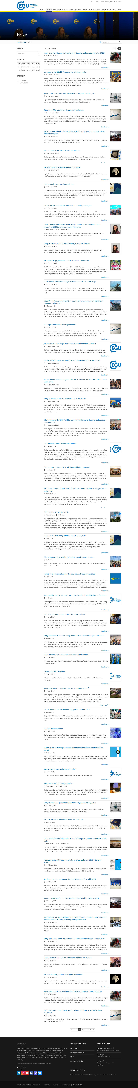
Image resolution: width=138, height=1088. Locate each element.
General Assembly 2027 (105, 1048)
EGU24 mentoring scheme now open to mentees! (63, 974)
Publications (67, 9)
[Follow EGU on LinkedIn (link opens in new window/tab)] (18, 1073)
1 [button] (74, 1030)
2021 (19, 67)
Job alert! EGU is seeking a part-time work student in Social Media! (70, 343)
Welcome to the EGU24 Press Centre (58, 783)
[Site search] (119, 42)
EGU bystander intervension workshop (59, 184)
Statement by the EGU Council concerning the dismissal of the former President (75, 595)
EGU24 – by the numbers (53, 728)
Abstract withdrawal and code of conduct (60, 769)
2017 (37, 67)
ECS (108, 9)
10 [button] (114, 48)
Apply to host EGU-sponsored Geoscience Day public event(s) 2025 (70, 93)
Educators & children (77, 1061)
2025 (23, 64)
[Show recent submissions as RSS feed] (100, 42)
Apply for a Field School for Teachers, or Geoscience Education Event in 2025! (74, 53)
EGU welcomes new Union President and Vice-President (66, 654)
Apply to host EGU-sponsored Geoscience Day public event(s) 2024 (70, 803)
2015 (23, 70)
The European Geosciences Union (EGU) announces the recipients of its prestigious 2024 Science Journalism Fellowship (72, 225)
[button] (39, 53)
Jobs (113, 9)
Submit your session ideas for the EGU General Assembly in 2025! (69, 574)
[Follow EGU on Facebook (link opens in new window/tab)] (31, 1073)
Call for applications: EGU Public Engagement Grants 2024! (67, 709)
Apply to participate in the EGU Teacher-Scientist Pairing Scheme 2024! (71, 898)
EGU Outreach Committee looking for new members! (64, 614)
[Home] (27, 5)
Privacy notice (65, 1085)
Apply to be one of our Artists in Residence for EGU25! (65, 398)
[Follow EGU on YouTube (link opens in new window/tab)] (27, 1073)
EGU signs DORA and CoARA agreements (60, 324)
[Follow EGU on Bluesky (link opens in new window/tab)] (40, 1073)
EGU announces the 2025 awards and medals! (62, 150)
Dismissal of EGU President (54, 671)
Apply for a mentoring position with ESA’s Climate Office (66, 688)
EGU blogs (100, 1055)
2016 (19, 70)
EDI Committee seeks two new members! (60, 444)
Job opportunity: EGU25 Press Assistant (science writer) (65, 72)
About (41, 9)
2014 (28, 70)
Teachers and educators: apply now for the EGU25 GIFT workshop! (70, 282)
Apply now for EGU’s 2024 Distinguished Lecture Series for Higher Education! (74, 635)
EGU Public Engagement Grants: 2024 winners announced (66, 260)
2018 (33, 67)
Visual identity (77, 1085)
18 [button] (90, 1030)
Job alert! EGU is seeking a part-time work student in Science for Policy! (72, 360)
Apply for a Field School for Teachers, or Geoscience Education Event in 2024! (74, 938)
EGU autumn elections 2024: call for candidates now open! (67, 467)
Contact (46, 1085)
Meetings (56, 9)
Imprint (55, 1085)
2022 (37, 64)
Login (119, 9)
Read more (104, 67)
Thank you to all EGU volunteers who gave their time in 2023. (68, 958)
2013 (33, 70)
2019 (28, 67)
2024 (28, 64)
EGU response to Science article (56, 512)
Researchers (74, 1048)
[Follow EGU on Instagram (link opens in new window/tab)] (23, 1073)
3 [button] (79, 1030)
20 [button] (117, 48)
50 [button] (119, 48)
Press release (23, 82)
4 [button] (82, 1030)
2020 (23, 67)
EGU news (22, 80)
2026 (19, 64)
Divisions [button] (118, 1)
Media (72, 1057)
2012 (37, 70)
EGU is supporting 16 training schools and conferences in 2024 (68, 557)
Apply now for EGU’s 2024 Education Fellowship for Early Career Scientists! (73, 991)
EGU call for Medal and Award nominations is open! (64, 819)
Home (19, 42)
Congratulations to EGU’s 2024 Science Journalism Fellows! (67, 244)
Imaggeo (100, 1061)
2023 (33, 64)
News (49, 9)
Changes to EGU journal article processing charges (64, 110)
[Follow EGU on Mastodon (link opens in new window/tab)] (35, 1073)
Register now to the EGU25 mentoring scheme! (62, 167)
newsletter (88, 1075)
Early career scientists (77, 1053)
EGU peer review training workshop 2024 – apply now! (65, 536)
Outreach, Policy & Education (94, 9)
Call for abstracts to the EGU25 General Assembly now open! (67, 205)
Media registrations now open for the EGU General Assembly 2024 (70, 879)
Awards (77, 9)
